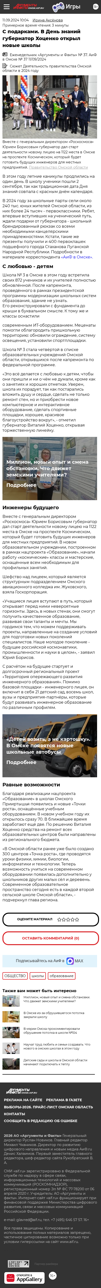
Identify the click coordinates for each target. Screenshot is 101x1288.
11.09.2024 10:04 (15, 20)
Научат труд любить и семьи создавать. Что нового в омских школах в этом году (57, 1046)
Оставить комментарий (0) (50, 938)
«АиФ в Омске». (77, 257)
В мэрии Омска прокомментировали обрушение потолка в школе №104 (52, 1030)
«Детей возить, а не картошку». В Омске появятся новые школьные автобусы (48, 745)
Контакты (14, 1114)
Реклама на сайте (23, 1100)
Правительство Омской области (58, 167)
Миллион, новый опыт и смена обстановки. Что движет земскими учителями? (47, 468)
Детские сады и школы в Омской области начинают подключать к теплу (55, 1062)
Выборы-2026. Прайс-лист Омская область (48, 1107)
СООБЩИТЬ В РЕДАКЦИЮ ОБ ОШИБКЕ (40, 1121)
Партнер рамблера (46, 1263)
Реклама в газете (64, 1100)
